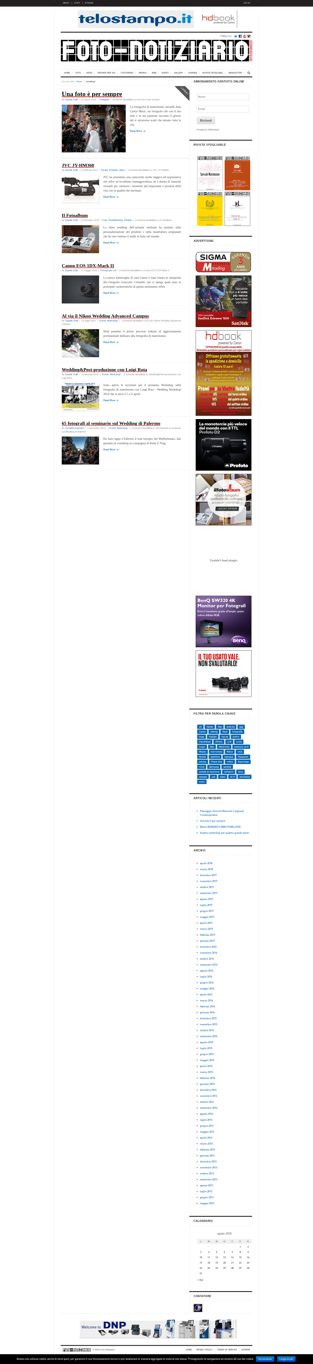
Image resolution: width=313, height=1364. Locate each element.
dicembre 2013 (208, 1161)
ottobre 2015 (207, 1030)
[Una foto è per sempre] (96, 129)
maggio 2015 (207, 1060)
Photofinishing (115, 220)
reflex (230, 761)
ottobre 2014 (207, 1101)
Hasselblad (205, 741)
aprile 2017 (206, 922)
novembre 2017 (208, 881)
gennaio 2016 (207, 1012)
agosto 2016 (206, 970)
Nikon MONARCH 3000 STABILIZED (220, 826)
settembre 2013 (208, 1179)
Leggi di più (286, 1359)
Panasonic (243, 756)
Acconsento (265, 1359)
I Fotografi (127, 73)
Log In (246, 3)
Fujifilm (213, 736)
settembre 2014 (208, 1107)
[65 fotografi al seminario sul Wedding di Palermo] (82, 451)
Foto (78, 73)
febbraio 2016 (207, 1006)
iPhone (219, 741)
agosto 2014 (206, 1113)
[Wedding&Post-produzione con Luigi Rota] (82, 397)
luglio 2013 (206, 1191)
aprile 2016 (206, 994)
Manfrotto (224, 746)
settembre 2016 (208, 964)
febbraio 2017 (207, 934)
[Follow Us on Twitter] (235, 36)
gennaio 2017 (207, 940)
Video (89, 73)
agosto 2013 (206, 1185)
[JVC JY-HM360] (82, 189)
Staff (77, 3)
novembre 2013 (208, 1167)
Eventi (165, 73)
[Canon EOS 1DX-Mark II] (82, 290)
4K (200, 726)
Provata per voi (106, 73)
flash (224, 731)
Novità (104, 170)
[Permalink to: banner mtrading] (224, 591)
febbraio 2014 (207, 1149)
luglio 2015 (206, 1048)
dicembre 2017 (208, 875)
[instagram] (249, 36)
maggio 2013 (207, 1203)
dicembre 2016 (208, 946)
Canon (202, 731)
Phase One (216, 761)
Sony (240, 771)
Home (67, 73)
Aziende (192, 73)
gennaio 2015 (207, 1084)
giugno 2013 (207, 1197)
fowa (201, 736)
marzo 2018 (206, 869)
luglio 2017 (206, 905)
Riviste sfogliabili (212, 73)
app (241, 726)
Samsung (214, 766)
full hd (224, 736)
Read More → (111, 196)
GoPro (236, 736)
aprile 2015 (206, 1066)
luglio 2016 (206, 976)
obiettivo (215, 756)
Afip (220, 726)
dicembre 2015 (208, 1018)
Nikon (230, 751)
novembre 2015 (208, 1024)
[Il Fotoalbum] (82, 239)
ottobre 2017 (207, 887)
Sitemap (89, 3)
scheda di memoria (209, 771)
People (142, 73)
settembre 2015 (208, 1036)
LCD (229, 741)
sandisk (227, 766)
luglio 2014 (206, 1119)
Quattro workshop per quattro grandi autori (224, 832)
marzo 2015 (206, 1072)
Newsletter (235, 73)
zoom (202, 781)
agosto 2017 (206, 899)
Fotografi (104, 99)
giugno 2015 (207, 1054)
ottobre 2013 (207, 1173)
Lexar (202, 746)
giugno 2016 (207, 982)
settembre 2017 (208, 893)
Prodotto (113, 170)
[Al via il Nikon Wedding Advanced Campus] (82, 343)
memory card (241, 746)
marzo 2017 (206, 928)
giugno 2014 (207, 1125)
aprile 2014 (206, 1137)
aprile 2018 (206, 863)
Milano (202, 751)
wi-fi (232, 776)
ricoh (201, 766)
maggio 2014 (207, 1131)
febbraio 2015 (207, 1078)
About (66, 3)
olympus (228, 756)
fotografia (237, 731)
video (222, 776)
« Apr (200, 1279)
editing (214, 731)
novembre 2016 (208, 952)
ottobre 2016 (207, 958)
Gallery (178, 73)
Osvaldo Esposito (74, 428)
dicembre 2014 (208, 1089)
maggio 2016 (207, 988)
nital (240, 751)
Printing (128, 220)
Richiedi (206, 120)
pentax (202, 761)
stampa (203, 776)
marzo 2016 (206, 1000)
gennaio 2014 (207, 1155)
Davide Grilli (71, 99)
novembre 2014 (208, 1095)
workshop (245, 776)
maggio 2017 (207, 916)
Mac (212, 746)
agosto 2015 (206, 1042)
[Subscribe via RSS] (244, 36)
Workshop (112, 320)
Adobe (210, 726)
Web (154, 73)
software (228, 771)
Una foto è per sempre (212, 820)
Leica (239, 741)
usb (213, 776)
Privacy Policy (204, 1350)
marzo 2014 (206, 1143)
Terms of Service (227, 1350)
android (231, 726)
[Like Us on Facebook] (240, 36)
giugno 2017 (207, 911)
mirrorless (216, 751)
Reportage (243, 761)
